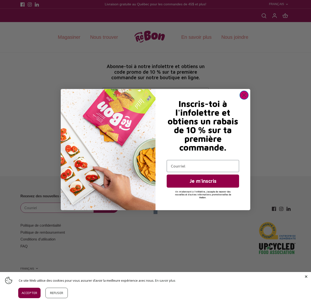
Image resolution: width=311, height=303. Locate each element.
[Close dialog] (244, 95)
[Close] (306, 276)
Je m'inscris (203, 181)
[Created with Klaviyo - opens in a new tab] (155, 212)
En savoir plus (165, 280)
